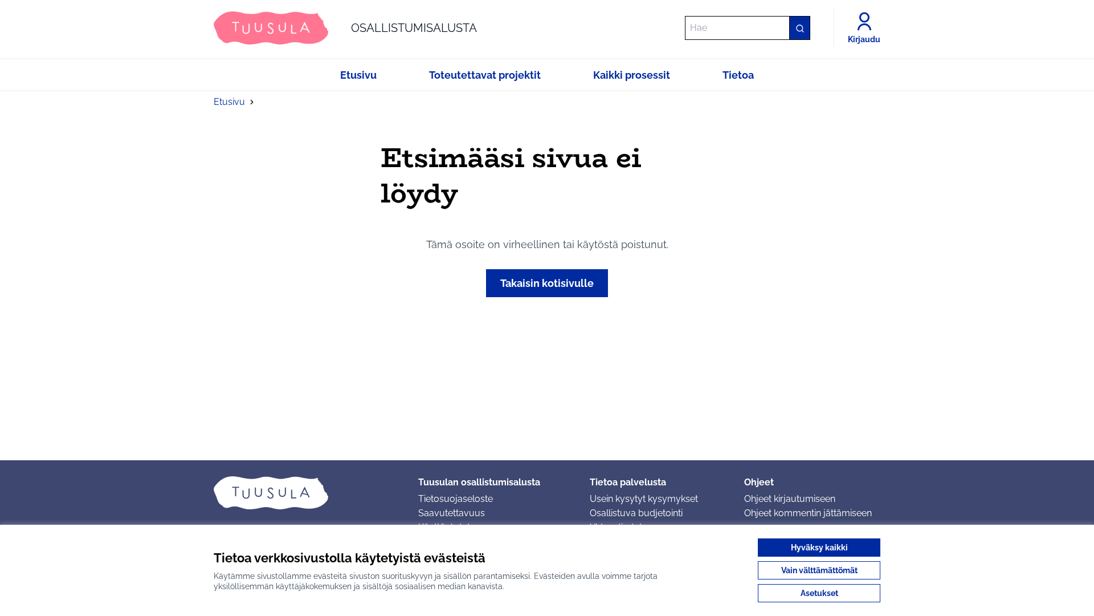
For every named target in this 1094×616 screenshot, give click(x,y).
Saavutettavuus (451, 513)
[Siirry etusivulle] (307, 492)
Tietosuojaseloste (455, 498)
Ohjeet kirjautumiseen (789, 498)
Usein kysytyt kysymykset (644, 498)
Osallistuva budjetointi (636, 513)
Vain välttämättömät (819, 570)
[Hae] (799, 28)
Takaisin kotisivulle (547, 283)
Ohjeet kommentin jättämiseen (808, 513)
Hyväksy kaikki (819, 547)
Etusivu (229, 101)
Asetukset (819, 593)
